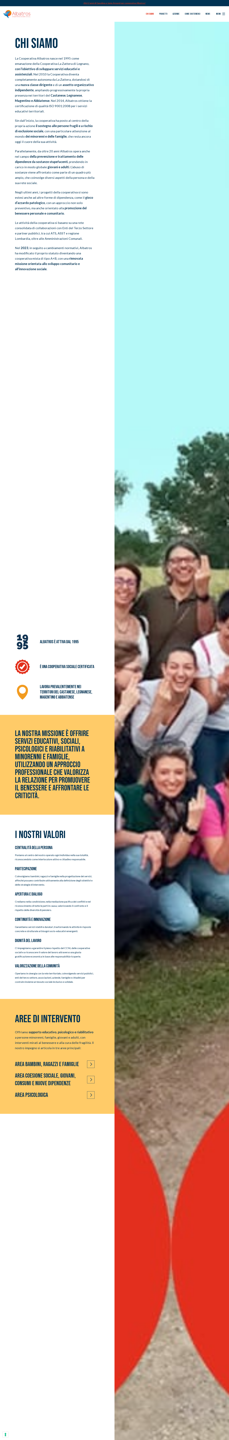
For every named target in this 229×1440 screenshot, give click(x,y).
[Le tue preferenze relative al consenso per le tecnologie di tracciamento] (5, 1435)
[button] (220, 14)
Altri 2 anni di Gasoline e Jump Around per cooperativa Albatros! (114, 3)
